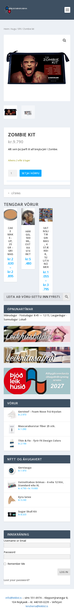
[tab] (37, 193)
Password (9, 552)
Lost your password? (17, 580)
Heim (6, 28)
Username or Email (15, 540)
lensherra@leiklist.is (37, 606)
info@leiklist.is (14, 597)
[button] (64, 40)
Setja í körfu (30, 173)
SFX (19, 28)
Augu (13, 28)
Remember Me (16, 563)
